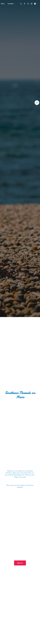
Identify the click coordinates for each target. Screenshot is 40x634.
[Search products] (37, 102)
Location (10, 4)
